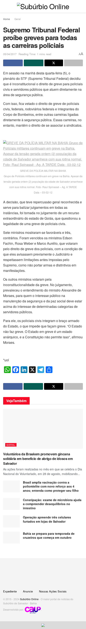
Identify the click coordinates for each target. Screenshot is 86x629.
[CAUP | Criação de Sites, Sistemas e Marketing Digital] (32, 609)
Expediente (10, 591)
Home (6, 19)
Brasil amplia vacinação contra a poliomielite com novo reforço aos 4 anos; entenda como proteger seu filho (51, 486)
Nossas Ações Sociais (53, 591)
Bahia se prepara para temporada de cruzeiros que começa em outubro (49, 535)
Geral (17, 19)
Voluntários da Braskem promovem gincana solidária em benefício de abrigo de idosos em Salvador (38, 459)
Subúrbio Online (29, 599)
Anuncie (28, 591)
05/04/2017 (9, 54)
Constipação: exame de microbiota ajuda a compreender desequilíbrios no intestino (52, 504)
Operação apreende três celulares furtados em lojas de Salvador (47, 519)
